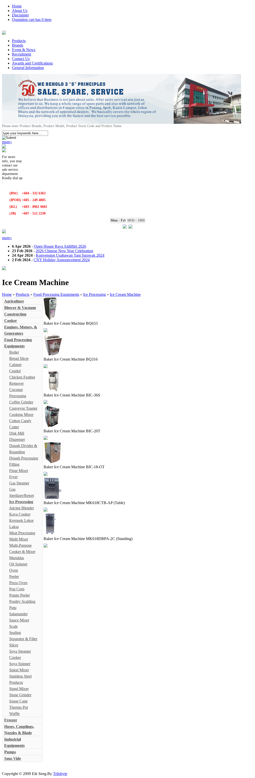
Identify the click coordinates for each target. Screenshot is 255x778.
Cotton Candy (20, 421)
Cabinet (15, 365)
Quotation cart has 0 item (31, 19)
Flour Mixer (18, 470)
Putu (12, 608)
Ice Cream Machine (125, 294)
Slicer (13, 645)
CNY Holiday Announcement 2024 (62, 260)
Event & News (23, 50)
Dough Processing (23, 458)
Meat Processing (22, 533)
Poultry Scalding (22, 601)
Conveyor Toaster (23, 408)
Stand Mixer (19, 689)
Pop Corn (16, 589)
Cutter (14, 427)
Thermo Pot (18, 707)
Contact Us (21, 59)
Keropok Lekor (21, 520)
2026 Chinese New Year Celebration (64, 251)
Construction (15, 314)
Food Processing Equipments (56, 294)
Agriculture (14, 301)
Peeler (14, 576)
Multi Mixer (18, 539)
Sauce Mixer (19, 620)
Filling (14, 464)
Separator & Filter (23, 639)
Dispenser (17, 439)
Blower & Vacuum (20, 308)
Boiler (14, 352)
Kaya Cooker (19, 514)
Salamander (18, 614)
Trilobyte (60, 774)
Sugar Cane (18, 701)
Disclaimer (20, 15)
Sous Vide (12, 758)
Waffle (14, 713)
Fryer (13, 477)
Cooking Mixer (21, 414)
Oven (13, 570)
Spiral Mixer (19, 670)
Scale (13, 626)
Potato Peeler (19, 595)
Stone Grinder (20, 695)
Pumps (10, 752)
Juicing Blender (21, 508)
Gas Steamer (19, 483)
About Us (19, 10)
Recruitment (21, 54)
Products (19, 41)
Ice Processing (94, 294)
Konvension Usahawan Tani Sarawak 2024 (70, 255)
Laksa (14, 527)
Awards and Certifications (32, 63)
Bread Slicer (19, 358)
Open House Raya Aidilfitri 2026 (60, 246)
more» (7, 142)
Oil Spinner (18, 564)
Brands (17, 45)
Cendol (15, 371)
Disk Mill (16, 433)
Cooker (10, 320)
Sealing (15, 632)
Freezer (10, 720)
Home (17, 6)
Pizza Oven (18, 583)
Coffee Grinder (21, 402)
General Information (28, 68)
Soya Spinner (19, 664)
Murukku (16, 558)
